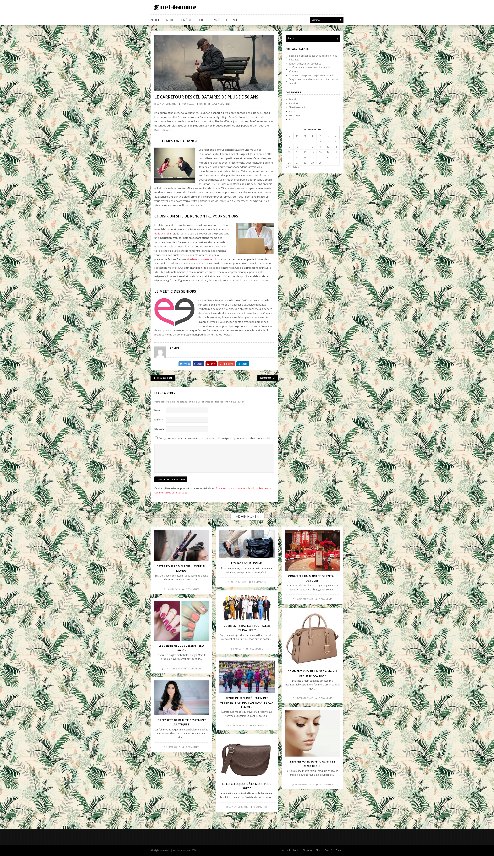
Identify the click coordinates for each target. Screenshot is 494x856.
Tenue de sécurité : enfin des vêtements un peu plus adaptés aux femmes (246, 702)
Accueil (155, 20)
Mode (169, 20)
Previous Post (164, 378)
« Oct (288, 167)
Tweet (186, 363)
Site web (159, 429)
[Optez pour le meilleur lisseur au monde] (181, 545)
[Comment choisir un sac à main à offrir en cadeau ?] (312, 638)
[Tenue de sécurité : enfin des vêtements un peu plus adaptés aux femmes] (247, 677)
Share (199, 363)
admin (202, 104)
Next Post (265, 378)
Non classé (188, 104)
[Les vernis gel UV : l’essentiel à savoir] (181, 621)
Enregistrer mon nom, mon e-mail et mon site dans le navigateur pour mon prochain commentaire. (216, 438)
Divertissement (296, 107)
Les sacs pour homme (246, 563)
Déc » (296, 167)
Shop (201, 20)
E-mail (158, 419)
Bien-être (185, 20)
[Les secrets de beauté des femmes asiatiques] (181, 697)
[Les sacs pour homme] (247, 544)
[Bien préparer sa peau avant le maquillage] (312, 733)
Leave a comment (221, 104)
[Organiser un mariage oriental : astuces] (312, 550)
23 (320, 157)
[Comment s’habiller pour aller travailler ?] (247, 607)
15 (312, 151)
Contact (231, 20)
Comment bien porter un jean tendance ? (310, 75)
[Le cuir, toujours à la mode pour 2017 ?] (247, 758)
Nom (157, 410)
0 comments (192, 589)
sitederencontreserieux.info (203, 259)
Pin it (212, 363)
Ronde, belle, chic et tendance (304, 63)
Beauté (215, 20)
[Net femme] (174, 7)
